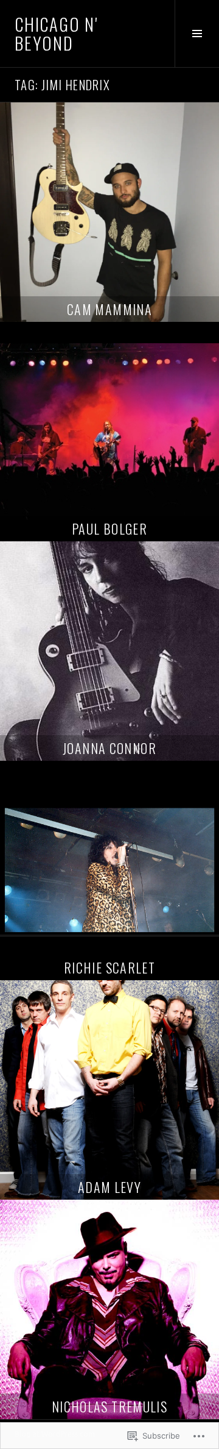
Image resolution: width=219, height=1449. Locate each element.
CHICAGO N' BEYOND (56, 33)
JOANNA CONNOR (109, 748)
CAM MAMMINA (109, 309)
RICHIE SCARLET (109, 967)
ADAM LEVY (109, 1187)
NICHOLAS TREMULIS (109, 1406)
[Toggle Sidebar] (197, 33)
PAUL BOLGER (109, 528)
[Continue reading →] (109, 212)
